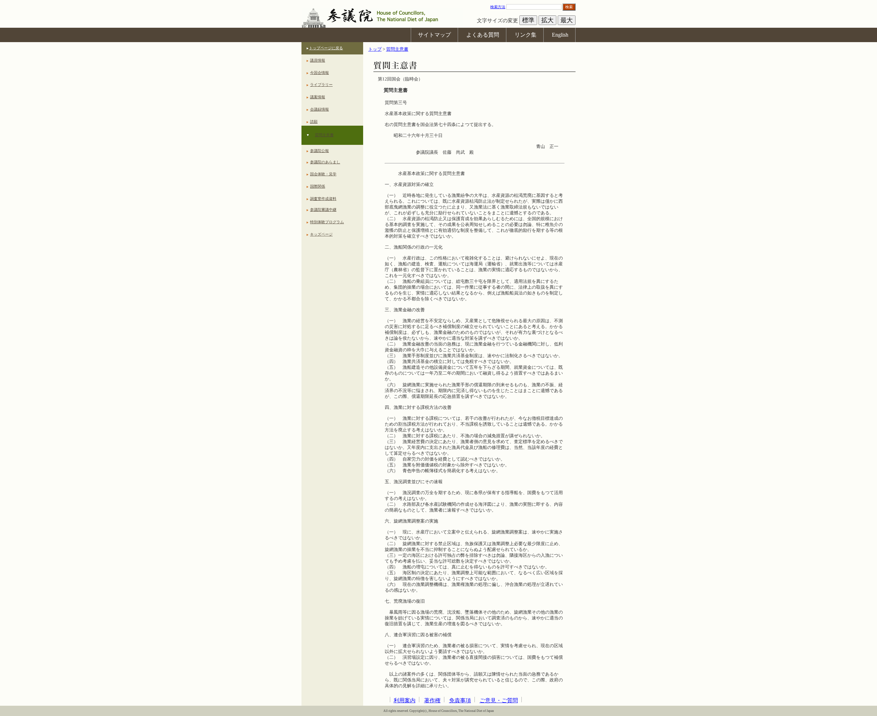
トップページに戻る (326, 48)
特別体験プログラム (327, 222)
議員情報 (317, 60)
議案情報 (317, 97)
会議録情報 (319, 109)
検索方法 (497, 7)
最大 (566, 20)
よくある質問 (482, 35)
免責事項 (460, 700)
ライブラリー (321, 85)
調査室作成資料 (323, 199)
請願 (314, 122)
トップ (375, 49)
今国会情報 (319, 73)
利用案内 (405, 700)
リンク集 (525, 35)
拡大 (547, 20)
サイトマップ (434, 35)
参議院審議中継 (323, 210)
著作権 (432, 700)
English (560, 35)
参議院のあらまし (325, 162)
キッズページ (321, 234)
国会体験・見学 (323, 174)
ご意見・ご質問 (499, 700)
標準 (528, 20)
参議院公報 (319, 151)
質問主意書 (324, 135)
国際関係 (317, 186)
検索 (569, 7)
